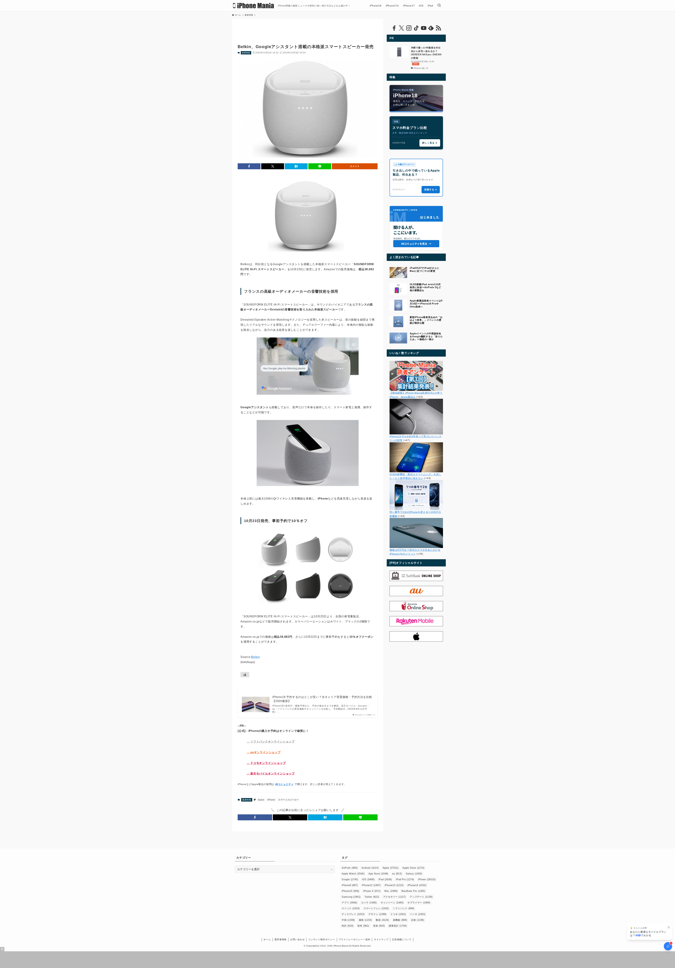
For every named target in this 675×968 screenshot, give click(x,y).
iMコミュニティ (284, 784)
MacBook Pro (413, 891)
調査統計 (398, 925)
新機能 (400, 920)
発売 (363, 925)
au (397, 873)
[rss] (438, 28)
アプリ (349, 902)
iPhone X (371, 891)
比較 (417, 920)
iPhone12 (371, 885)
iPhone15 (350, 891)
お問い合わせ (297, 939)
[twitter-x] (401, 28)
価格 (365, 920)
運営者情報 (280, 939)
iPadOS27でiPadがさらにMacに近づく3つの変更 (424, 269)
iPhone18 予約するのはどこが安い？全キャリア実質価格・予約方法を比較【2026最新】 (322, 698)
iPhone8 (350, 885)
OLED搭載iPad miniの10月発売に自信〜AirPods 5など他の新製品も (425, 287)
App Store (378, 873)
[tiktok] (416, 28)
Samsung (351, 896)
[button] (249, 166)
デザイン (377, 914)
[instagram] (409, 28)
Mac (390, 891)
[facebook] (394, 28)
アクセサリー (394, 896)
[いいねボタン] (244, 674)
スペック (351, 908)
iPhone (271, 800)
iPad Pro (405, 879)
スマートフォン (376, 908)
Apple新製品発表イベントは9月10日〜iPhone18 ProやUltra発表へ (426, 303)
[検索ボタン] (439, 5)
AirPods (350, 868)
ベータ (417, 914)
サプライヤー (418, 902)
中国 (348, 920)
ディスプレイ (353, 914)
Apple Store (413, 868)
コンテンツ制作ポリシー (321, 939)
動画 (382, 920)
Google (350, 879)
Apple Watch (353, 873)
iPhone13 (394, 885)
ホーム (267, 939)
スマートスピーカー (288, 800)
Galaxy (414, 873)
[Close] (2, 949)
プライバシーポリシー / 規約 (354, 939)
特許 (347, 925)
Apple (261, 800)
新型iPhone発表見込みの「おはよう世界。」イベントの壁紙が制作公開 (426, 320)
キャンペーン (392, 902)
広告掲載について (401, 939)
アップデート (421, 896)
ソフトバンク (403, 908)
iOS (368, 879)
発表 (379, 925)
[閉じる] (669, 927)
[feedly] (431, 28)
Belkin (255, 656)
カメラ (369, 902)
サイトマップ (381, 939)
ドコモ (398, 914)
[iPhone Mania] (253, 5)
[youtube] (423, 28)
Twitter (372, 896)
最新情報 (246, 53)
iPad (385, 879)
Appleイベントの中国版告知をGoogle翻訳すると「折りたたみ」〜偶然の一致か (426, 336)
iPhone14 (416, 885)
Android (370, 868)
